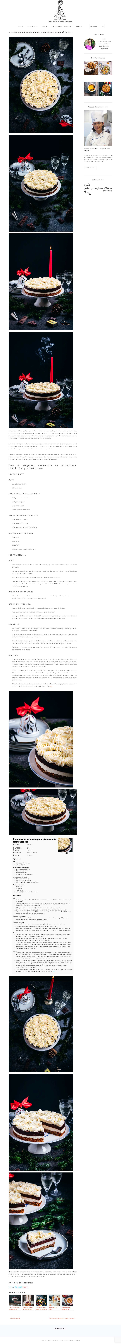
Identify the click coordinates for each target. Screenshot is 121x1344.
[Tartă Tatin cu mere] (105, 95)
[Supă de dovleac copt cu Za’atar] (91, 95)
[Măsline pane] (91, 74)
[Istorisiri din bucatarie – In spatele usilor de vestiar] (98, 128)
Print (64, 853)
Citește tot (90, 167)
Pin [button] (69, 853)
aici (51, 686)
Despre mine (104, 48)
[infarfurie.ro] (60, 10)
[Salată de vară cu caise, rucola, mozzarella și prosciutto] (105, 74)
